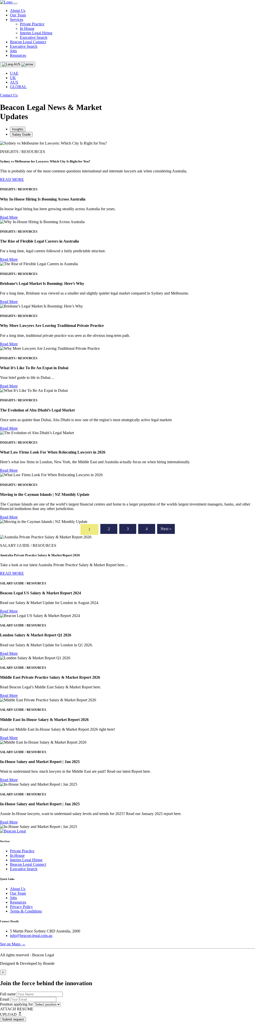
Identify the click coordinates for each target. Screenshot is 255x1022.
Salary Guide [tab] (21, 134)
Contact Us (9, 95)
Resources (18, 55)
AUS (14, 82)
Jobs (13, 51)
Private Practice (32, 24)
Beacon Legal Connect (28, 42)
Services (16, 19)
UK (13, 78)
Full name (8, 994)
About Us (17, 10)
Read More (9, 217)
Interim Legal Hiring (36, 33)
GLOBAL (18, 87)
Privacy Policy (21, 907)
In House (27, 28)
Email (5, 999)
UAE (14, 73)
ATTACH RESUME (16, 1009)
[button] (127, 1014)
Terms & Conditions (26, 911)
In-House (17, 855)
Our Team (18, 15)
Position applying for (17, 1004)
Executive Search (33, 37)
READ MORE (12, 179)
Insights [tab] (17, 129)
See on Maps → (12, 944)
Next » (166, 529)
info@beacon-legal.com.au (31, 935)
